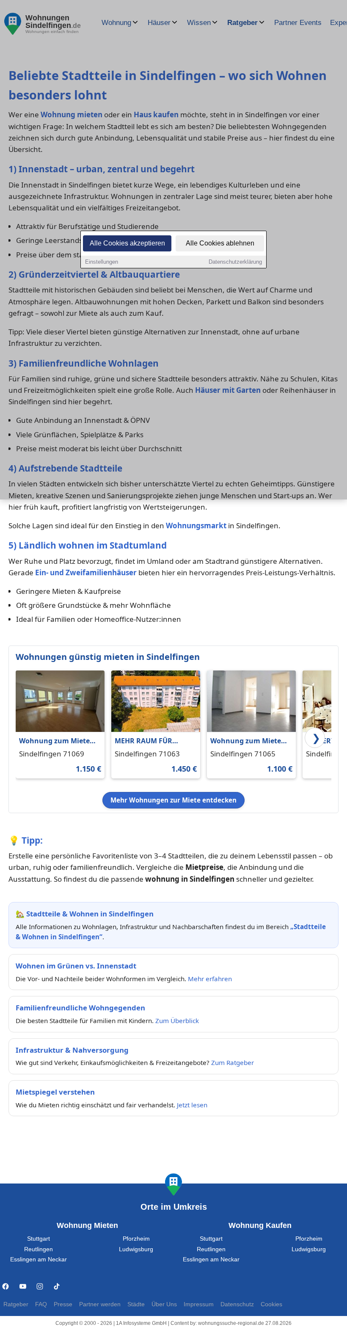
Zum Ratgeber (232, 1062)
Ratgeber (15, 1304)
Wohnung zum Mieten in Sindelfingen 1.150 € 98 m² (57, 741)
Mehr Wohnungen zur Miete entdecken (173, 800)
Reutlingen (38, 1249)
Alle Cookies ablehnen (220, 243)
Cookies (271, 1304)
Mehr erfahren (210, 978)
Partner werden (100, 1304)
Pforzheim (136, 1239)
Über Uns (164, 1304)
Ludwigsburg (136, 1249)
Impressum (199, 1304)
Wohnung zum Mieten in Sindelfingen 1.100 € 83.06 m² (248, 741)
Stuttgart (38, 1239)
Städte (136, 1304)
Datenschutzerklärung (235, 262)
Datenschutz (237, 1304)
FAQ (41, 1304)
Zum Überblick (177, 1020)
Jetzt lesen (192, 1105)
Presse (63, 1304)
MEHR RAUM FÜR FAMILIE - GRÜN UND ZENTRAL (150, 741)
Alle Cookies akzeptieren (127, 243)
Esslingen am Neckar (38, 1259)
